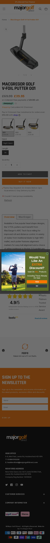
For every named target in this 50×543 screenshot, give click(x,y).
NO (37, 286)
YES (37, 281)
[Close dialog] (47, 254)
